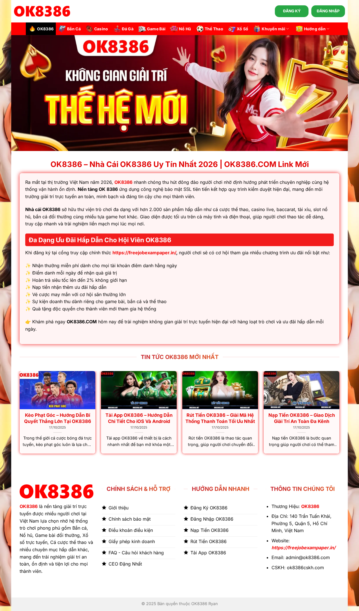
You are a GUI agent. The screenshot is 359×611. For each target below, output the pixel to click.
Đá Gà (128, 28)
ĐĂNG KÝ (292, 11)
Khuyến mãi (273, 28)
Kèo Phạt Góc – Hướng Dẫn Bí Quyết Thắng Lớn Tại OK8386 (57, 418)
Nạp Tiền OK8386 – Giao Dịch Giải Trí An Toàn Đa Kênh (301, 418)
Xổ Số (242, 28)
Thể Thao (214, 28)
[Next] (339, 414)
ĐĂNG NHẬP (328, 11)
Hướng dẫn (315, 28)
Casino (101, 28)
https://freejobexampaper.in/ (144, 252)
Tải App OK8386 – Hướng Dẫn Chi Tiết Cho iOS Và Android (138, 418)
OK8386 (45, 28)
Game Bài (156, 28)
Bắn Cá (74, 28)
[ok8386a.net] (42, 11)
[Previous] (20, 414)
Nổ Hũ (185, 28)
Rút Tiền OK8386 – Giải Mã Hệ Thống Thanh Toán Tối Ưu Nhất (220, 418)
